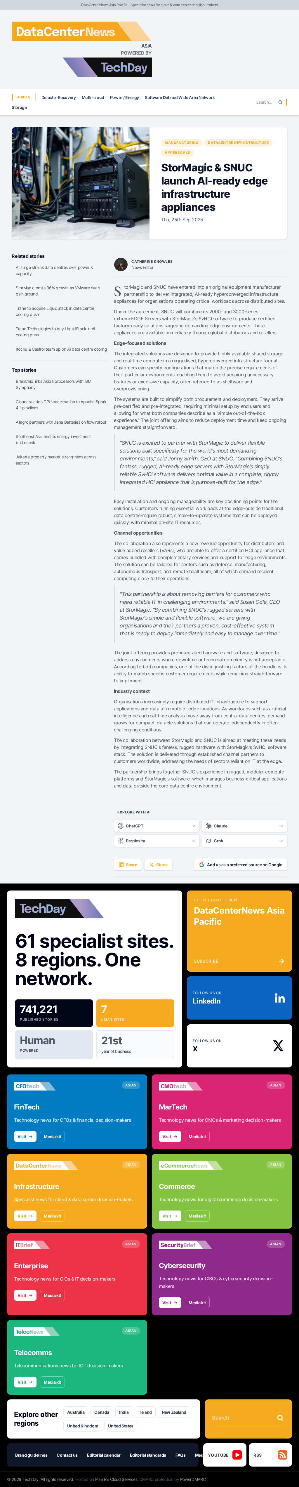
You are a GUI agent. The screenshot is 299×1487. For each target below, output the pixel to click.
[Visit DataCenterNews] (46, 1165)
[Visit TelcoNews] (46, 1331)
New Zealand (174, 1412)
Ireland (145, 1412)
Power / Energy (124, 97)
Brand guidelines (31, 1455)
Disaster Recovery (58, 97)
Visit (22, 1136)
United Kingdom (82, 1425)
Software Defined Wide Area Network (180, 97)
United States (120, 1425)
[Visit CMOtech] (191, 1086)
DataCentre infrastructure (238, 142)
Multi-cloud (93, 97)
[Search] (280, 102)
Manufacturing (182, 142)
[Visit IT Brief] (46, 1245)
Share (131, 864)
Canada (101, 1412)
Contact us (67, 1455)
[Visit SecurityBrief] (191, 1245)
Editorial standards (148, 1455)
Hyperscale (177, 152)
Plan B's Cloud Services (116, 1479)
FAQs (180, 1455)
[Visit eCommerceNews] (191, 1165)
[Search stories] (280, 1417)
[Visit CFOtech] (46, 1086)
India (123, 1412)
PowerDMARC (193, 1479)
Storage (19, 107)
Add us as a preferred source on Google (244, 864)
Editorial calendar (104, 1455)
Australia (75, 1412)
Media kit (52, 1136)
